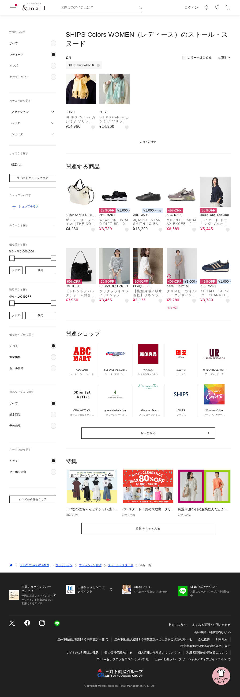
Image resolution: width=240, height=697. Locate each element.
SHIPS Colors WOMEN (34, 565)
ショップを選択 (28, 206)
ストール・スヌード (120, 565)
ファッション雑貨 (90, 565)
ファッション (64, 565)
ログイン (191, 7)
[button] (32, 43)
